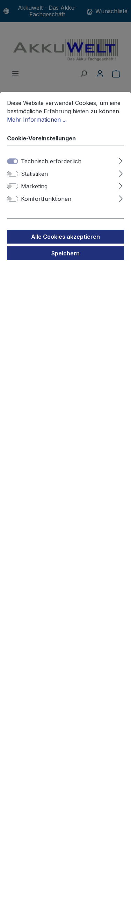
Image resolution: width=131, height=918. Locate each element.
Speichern (65, 253)
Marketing (34, 186)
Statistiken (34, 173)
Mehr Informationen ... (37, 119)
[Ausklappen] (120, 160)
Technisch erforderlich (51, 161)
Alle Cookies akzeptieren (65, 236)
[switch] (12, 174)
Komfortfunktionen (46, 198)
